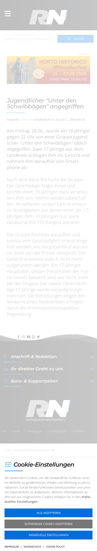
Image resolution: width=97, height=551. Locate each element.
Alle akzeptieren (48, 513)
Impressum (12, 546)
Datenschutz (32, 546)
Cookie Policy (55, 546)
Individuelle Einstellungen (48, 535)
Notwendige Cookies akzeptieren (48, 524)
